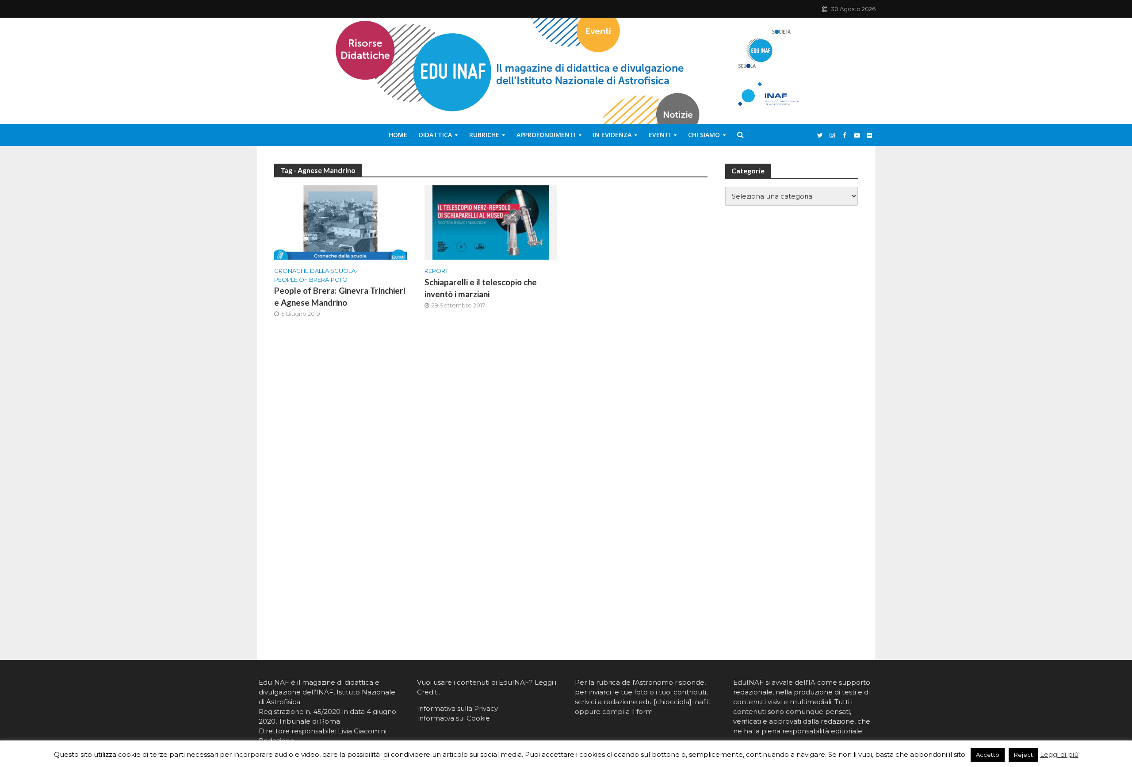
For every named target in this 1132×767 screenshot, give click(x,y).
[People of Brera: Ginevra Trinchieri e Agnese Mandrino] (340, 222)
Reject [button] (1023, 754)
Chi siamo (704, 134)
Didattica (435, 134)
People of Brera (301, 279)
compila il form (627, 711)
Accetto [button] (987, 754)
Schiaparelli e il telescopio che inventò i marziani (480, 288)
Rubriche (484, 134)
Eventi (660, 134)
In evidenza (612, 134)
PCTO (339, 279)
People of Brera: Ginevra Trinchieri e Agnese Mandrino (339, 296)
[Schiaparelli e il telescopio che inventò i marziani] (490, 222)
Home (398, 134)
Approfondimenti (546, 134)
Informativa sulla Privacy (457, 708)
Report (436, 270)
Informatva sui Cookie (453, 718)
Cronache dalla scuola (315, 270)
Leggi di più (1059, 754)
